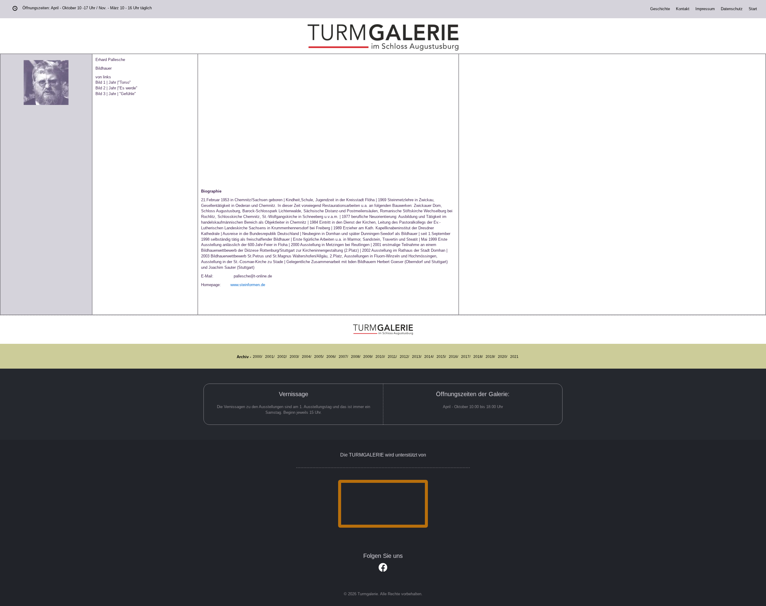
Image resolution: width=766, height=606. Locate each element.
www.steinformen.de (246, 285)
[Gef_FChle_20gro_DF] (361, 120)
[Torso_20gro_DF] (233, 120)
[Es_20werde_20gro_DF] (298, 120)
